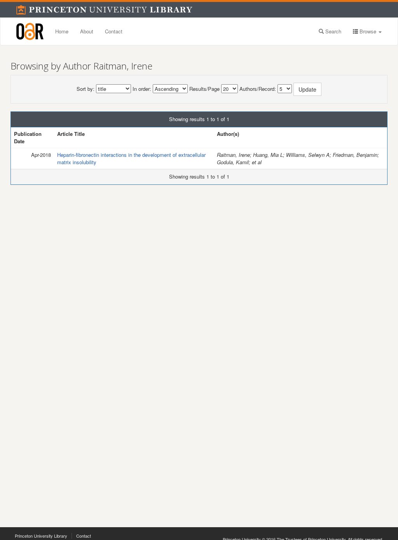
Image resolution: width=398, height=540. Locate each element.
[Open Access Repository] (30, 31)
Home (61, 31)
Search (332, 31)
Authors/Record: (257, 88)
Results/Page (204, 88)
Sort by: (85, 88)
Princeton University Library (41, 536)
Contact (113, 31)
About (86, 31)
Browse (368, 31)
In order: (142, 88)
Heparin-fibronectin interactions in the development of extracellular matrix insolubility (131, 158)
